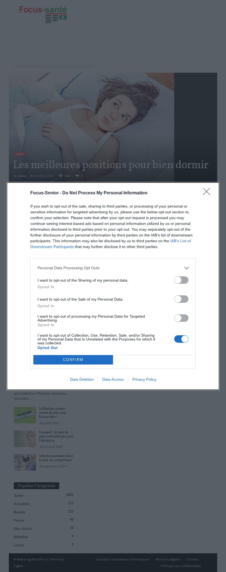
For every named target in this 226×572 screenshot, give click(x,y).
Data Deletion (82, 379)
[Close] (208, 193)
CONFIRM (73, 360)
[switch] (181, 280)
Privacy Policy (144, 379)
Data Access (113, 379)
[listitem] (113, 268)
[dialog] (113, 286)
